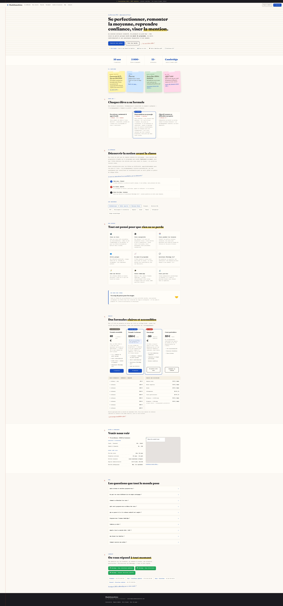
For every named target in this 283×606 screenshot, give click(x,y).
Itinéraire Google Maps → (152, 464)
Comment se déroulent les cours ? (119, 500)
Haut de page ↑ (134, 602)
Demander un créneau (172, 369)
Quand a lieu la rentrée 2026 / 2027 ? (121, 530)
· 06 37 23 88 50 (122, 582)
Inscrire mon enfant (116, 43)
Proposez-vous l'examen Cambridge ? (120, 518)
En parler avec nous (153, 369)
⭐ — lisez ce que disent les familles (122, 48)
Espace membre (267, 4)
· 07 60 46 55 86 (139, 578)
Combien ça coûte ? (115, 524)
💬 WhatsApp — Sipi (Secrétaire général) (121, 568)
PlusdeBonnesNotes (15, 5)
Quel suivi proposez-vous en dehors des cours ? (123, 506)
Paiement (48, 4)
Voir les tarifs (133, 43)
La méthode (27, 4)
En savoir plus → (114, 89)
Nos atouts (35, 4)
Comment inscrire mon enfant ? (118, 542)
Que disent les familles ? (117, 536)
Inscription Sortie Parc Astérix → (153, 87)
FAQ (65, 4)
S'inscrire (277, 4)
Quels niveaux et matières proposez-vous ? (122, 488)
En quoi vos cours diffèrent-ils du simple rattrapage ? (126, 494)
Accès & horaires (57, 4)
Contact (70, 4)
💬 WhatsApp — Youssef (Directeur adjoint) (122, 572)
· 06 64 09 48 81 (165, 578)
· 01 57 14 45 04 (116, 578)
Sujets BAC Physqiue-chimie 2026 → (172, 85)
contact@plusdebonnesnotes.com (135, 598)
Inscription (108, 602)
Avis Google (125, 602)
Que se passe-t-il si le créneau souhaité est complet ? (126, 512)
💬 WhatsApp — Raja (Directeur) (145, 568)
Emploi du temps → (132, 84)
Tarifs (42, 4)
